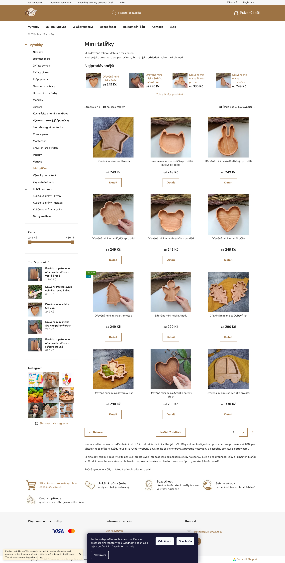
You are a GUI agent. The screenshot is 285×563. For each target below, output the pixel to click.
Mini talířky (40, 168)
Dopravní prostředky (45, 93)
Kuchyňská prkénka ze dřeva (50, 113)
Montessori (40, 141)
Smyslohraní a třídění (45, 148)
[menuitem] (34, 26)
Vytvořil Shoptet (247, 559)
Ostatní (37, 107)
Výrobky (36, 44)
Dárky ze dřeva (42, 216)
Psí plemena (40, 79)
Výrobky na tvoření (44, 175)
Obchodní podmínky (60, 2)
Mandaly (38, 100)
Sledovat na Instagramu (54, 423)
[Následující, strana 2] (243, 432)
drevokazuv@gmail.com (207, 532)
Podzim (37, 155)
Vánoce (37, 161)
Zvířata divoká (41, 72)
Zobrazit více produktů (169, 94)
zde (132, 546)
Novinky (38, 52)
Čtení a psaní (40, 134)
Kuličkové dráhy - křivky (47, 196)
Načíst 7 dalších (170, 432)
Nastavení (100, 555)
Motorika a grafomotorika (48, 127)
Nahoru (98, 432)
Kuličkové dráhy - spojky (47, 209)
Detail (113, 182)
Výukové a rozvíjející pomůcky (51, 120)
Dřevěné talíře (41, 59)
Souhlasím (185, 541)
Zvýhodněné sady (44, 182)
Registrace (248, 2)
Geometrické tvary (44, 86)
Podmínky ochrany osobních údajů (95, 2)
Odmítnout (164, 541)
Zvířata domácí (41, 66)
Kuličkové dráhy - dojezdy (48, 203)
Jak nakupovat (35, 2)
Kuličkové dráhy (43, 189)
